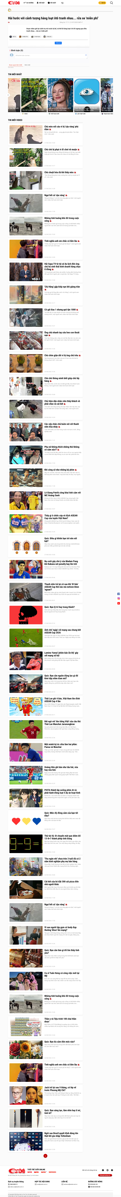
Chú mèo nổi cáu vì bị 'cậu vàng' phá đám (61, 128)
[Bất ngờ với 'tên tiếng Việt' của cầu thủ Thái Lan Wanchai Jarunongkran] (26, 729)
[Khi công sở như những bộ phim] (26, 477)
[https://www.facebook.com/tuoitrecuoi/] (103, 1170)
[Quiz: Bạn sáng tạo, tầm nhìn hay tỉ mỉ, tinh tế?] (26, 1118)
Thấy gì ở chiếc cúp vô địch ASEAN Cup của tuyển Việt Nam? (60, 517)
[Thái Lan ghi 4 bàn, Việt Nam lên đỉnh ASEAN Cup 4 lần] (26, 706)
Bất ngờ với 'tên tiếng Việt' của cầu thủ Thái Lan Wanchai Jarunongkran (62, 723)
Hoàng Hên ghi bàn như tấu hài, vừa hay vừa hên (61, 768)
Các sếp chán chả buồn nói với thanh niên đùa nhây (61, 425)
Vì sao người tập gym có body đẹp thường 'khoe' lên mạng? (60, 929)
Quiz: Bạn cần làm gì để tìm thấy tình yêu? (61, 951)
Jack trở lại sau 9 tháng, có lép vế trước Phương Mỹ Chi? (60, 1089)
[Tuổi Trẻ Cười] (112, 1170)
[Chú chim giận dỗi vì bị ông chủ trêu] (26, 363)
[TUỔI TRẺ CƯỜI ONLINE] (17, 1171)
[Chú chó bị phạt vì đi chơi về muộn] (34, 95)
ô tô (14, 36)
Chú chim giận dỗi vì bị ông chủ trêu (61, 355)
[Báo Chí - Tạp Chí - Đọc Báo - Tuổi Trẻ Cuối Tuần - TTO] (37, 1172)
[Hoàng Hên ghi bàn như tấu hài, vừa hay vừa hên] (26, 775)
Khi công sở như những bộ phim (59, 469)
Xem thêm (11, 67)
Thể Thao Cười (54, 113)
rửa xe (49, 36)
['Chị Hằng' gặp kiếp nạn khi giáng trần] (26, 294)
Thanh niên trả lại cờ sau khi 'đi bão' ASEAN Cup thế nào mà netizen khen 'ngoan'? (61, 587)
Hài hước (37, 36)
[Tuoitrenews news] (52, 1172)
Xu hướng (30, 3)
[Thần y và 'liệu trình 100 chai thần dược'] (26, 1027)
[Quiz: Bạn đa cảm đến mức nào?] (26, 1049)
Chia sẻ (58, 43)
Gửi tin (103, 2)
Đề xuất (53, 3)
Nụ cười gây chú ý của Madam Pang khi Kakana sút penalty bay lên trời (61, 562)
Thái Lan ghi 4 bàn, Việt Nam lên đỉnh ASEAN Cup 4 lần (62, 700)
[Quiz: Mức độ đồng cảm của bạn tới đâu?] (26, 821)
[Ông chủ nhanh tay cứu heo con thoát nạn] (26, 340)
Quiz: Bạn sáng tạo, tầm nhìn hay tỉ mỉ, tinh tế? (62, 1112)
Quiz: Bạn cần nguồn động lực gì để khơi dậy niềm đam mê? (61, 677)
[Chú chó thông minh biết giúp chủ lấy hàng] (26, 386)
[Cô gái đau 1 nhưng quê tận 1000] (26, 317)
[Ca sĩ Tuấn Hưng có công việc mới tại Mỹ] (26, 981)
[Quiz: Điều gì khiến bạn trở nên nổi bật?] (26, 546)
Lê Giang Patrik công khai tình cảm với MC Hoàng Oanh (62, 494)
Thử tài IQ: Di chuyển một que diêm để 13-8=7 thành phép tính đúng (62, 837)
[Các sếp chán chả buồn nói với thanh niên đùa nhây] (26, 432)
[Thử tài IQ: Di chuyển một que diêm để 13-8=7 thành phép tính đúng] (26, 844)
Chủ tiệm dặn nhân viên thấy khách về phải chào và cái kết (62, 402)
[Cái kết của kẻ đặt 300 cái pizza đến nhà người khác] (26, 889)
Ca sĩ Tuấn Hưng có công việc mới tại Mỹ (61, 974)
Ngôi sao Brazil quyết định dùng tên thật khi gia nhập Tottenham (61, 1134)
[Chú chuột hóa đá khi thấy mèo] (26, 180)
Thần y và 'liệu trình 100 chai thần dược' (60, 1020)
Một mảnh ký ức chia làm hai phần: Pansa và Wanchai (60, 745)
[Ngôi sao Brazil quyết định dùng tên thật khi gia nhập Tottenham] (26, 1141)
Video (26, 113)
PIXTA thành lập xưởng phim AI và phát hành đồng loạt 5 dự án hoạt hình (62, 791)
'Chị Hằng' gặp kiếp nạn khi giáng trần (62, 286)
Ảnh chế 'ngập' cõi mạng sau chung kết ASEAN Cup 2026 (62, 631)
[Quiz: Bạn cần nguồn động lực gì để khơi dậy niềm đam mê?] (26, 683)
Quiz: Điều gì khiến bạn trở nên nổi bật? (60, 540)
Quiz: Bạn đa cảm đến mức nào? (59, 1041)
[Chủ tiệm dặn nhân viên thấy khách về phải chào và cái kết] (26, 409)
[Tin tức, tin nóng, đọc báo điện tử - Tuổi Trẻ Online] (30, 1172)
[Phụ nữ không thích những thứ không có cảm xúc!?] (26, 455)
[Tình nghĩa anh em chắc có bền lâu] (26, 249)
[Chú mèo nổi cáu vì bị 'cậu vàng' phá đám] (26, 134)
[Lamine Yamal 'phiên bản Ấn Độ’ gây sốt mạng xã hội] (26, 661)
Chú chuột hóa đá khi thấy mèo (59, 172)
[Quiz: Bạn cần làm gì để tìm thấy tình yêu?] (26, 958)
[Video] (60, 11)
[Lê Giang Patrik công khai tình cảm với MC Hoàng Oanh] (26, 500)
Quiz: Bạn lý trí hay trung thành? (59, 607)
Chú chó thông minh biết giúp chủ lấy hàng (61, 379)
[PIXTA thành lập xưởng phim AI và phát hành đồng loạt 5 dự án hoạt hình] (26, 798)
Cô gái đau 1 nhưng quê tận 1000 (60, 309)
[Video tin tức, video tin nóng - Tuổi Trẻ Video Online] (44, 1172)
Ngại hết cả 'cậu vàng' (54, 195)
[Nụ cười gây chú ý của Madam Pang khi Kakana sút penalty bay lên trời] (26, 569)
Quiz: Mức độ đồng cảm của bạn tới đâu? (61, 814)
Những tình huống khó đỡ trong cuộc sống (61, 219)
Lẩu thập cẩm (81, 113)
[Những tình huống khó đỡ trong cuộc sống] (26, 226)
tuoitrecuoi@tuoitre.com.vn (70, 1184)
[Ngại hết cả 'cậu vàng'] (26, 203)
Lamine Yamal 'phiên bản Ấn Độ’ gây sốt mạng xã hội (61, 654)
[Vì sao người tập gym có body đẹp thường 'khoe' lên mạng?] (26, 935)
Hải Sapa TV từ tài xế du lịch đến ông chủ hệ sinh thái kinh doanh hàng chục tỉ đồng (62, 267)
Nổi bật (42, 3)
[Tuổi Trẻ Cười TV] (107, 1170)
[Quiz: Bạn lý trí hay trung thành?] (26, 615)
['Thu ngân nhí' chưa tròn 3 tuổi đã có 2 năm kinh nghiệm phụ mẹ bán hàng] (26, 866)
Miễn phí (25, 36)
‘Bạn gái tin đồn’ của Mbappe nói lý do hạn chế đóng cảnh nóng (60, 109)
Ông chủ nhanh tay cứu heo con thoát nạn (61, 334)
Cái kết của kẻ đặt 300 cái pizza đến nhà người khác (61, 883)
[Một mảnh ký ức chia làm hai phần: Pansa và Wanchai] (26, 752)
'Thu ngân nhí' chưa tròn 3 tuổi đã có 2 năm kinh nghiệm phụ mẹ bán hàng (62, 860)
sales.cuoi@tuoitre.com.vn (17, 1186)
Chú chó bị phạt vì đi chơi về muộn (33, 110)
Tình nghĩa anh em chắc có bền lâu (61, 241)
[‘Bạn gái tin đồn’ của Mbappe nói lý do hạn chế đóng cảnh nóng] (60, 95)
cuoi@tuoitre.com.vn (42, 1184)
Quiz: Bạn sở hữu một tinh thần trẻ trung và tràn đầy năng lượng (86, 109)
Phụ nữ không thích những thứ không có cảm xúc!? (61, 448)
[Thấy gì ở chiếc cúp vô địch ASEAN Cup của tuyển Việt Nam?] (26, 523)
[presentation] (8, 95)
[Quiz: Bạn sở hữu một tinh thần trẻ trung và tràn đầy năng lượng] (87, 95)
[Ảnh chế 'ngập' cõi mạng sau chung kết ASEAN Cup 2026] (26, 638)
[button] (61, 3)
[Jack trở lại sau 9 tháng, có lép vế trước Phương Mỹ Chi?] (26, 1095)
